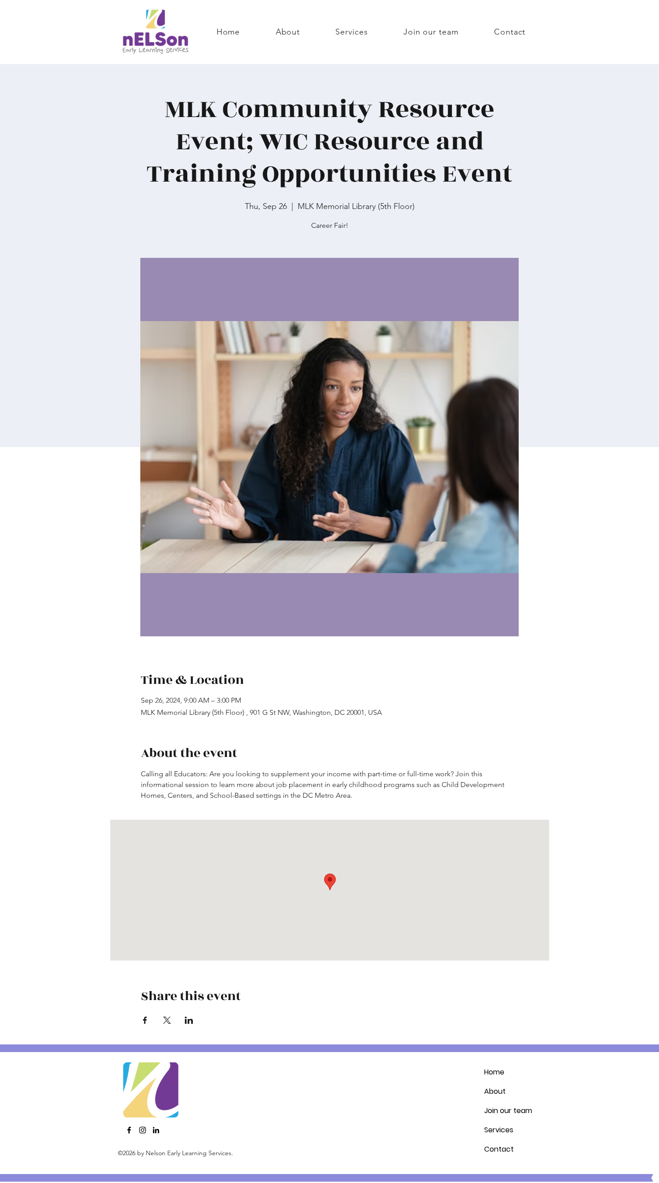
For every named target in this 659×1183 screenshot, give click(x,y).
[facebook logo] (129, 1130)
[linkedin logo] (156, 1130)
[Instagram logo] (142, 1130)
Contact (499, 1149)
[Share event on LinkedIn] (189, 1020)
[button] (352, 31)
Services (498, 1130)
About (495, 1091)
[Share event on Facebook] (145, 1020)
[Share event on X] (167, 1020)
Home (494, 1072)
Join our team (508, 1110)
